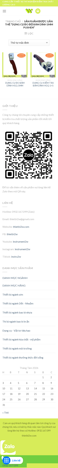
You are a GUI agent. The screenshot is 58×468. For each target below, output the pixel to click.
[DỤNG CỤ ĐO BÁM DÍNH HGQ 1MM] (14, 64)
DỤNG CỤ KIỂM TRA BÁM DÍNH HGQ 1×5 (43, 84)
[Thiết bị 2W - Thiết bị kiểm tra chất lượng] (29, 11)
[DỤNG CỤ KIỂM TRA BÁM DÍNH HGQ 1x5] (43, 64)
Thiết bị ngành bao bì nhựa (17, 312)
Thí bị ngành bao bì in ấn (15, 321)
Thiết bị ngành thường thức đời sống (22, 357)
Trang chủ (13, 21)
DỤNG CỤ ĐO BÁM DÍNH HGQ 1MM (14, 84)
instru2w (16, 256)
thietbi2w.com (21, 226)
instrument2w (20, 241)
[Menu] (4, 11)
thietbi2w (12, 234)
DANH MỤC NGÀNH (15, 277)
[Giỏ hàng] (37, 11)
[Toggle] (50, 284)
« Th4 (5, 412)
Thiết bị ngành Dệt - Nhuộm (17, 303)
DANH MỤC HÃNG (13, 285)
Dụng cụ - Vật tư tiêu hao (16, 330)
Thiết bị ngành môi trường (17, 348)
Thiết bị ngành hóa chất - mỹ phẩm (21, 339)
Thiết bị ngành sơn (12, 294)
